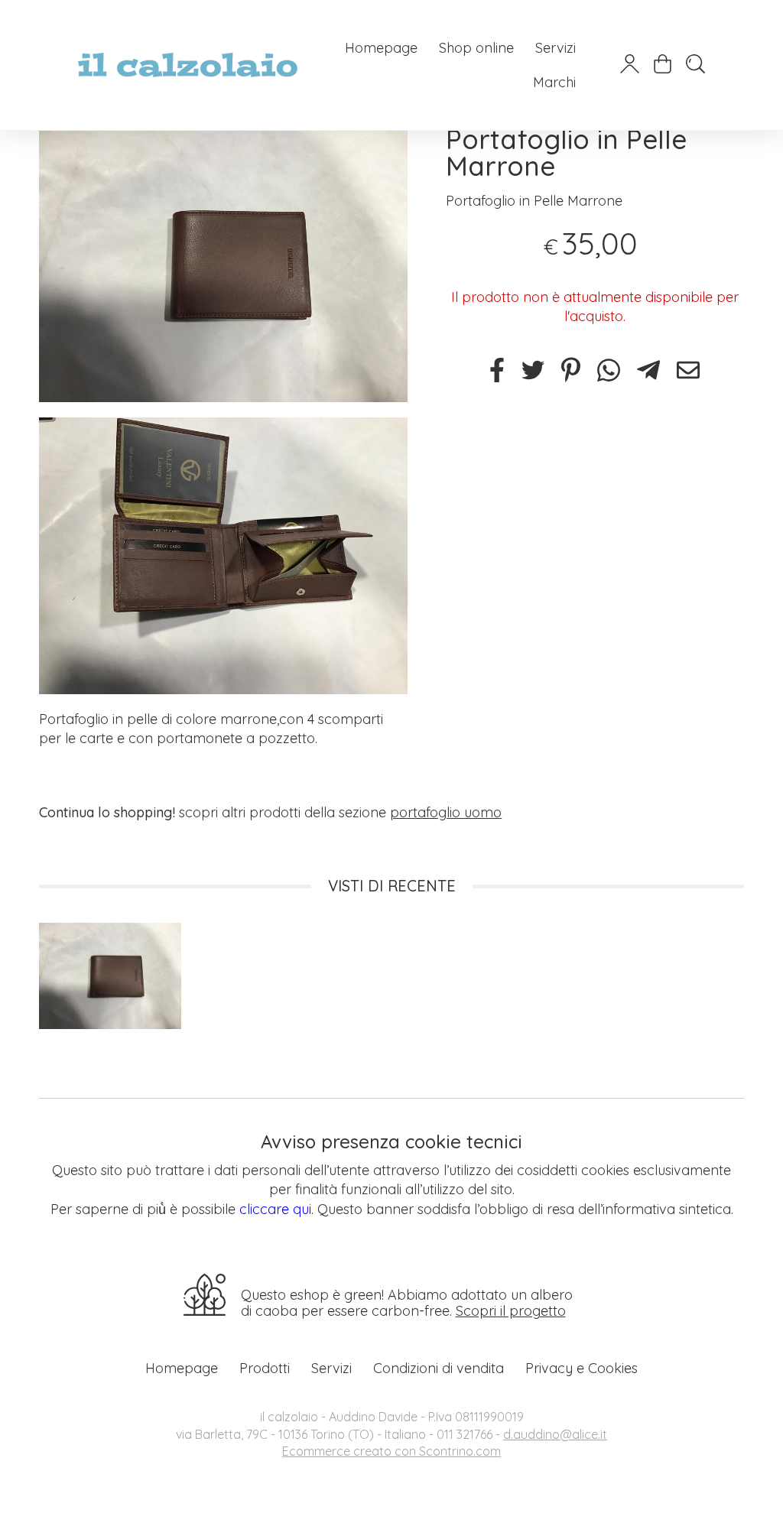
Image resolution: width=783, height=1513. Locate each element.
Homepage (381, 48)
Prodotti (264, 1368)
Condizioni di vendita (438, 1368)
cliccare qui (275, 1209)
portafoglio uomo (446, 812)
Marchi (554, 82)
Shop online (476, 48)
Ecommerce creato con (391, 1451)
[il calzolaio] (187, 65)
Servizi (555, 48)
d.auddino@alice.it (555, 1434)
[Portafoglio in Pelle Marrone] (223, 264)
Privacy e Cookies (581, 1368)
